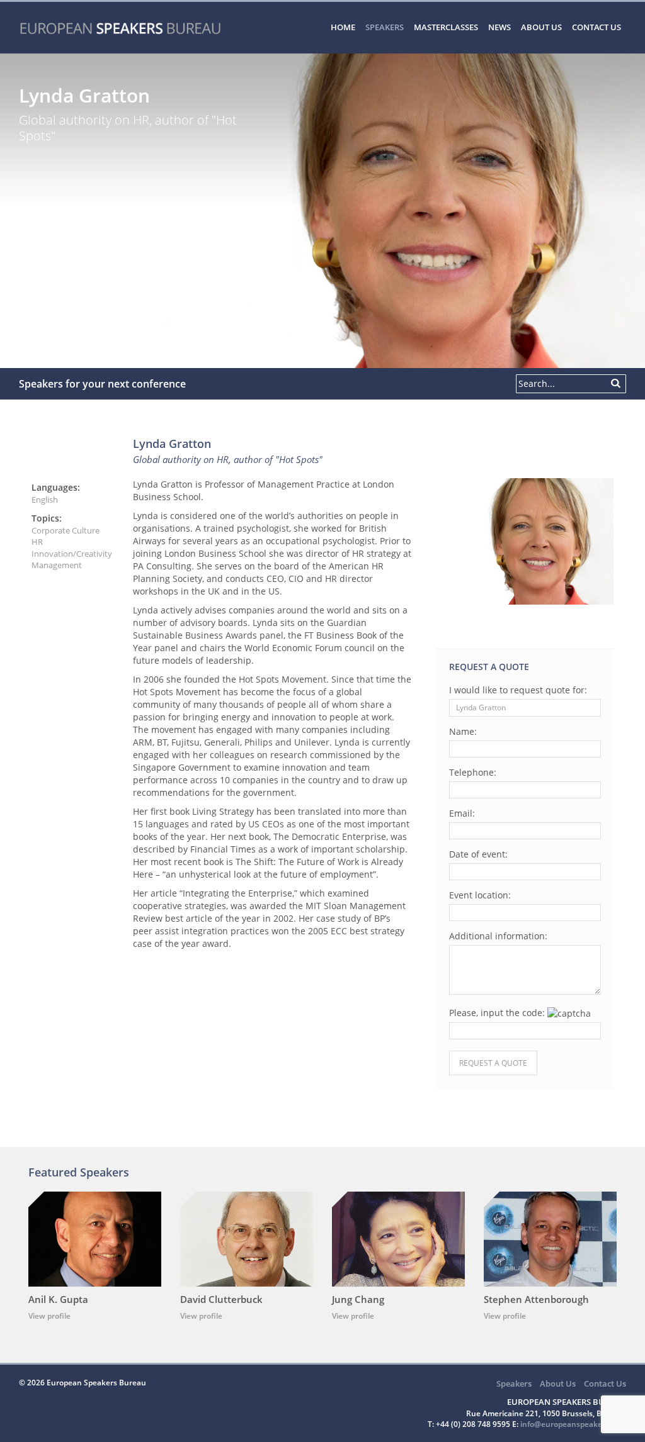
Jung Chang (358, 1299)
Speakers (384, 27)
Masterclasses (446, 27)
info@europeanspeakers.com (573, 1424)
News (499, 27)
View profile (49, 1316)
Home (343, 27)
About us (541, 27)
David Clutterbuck (221, 1299)
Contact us (596, 27)
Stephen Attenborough (536, 1299)
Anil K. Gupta (58, 1299)
